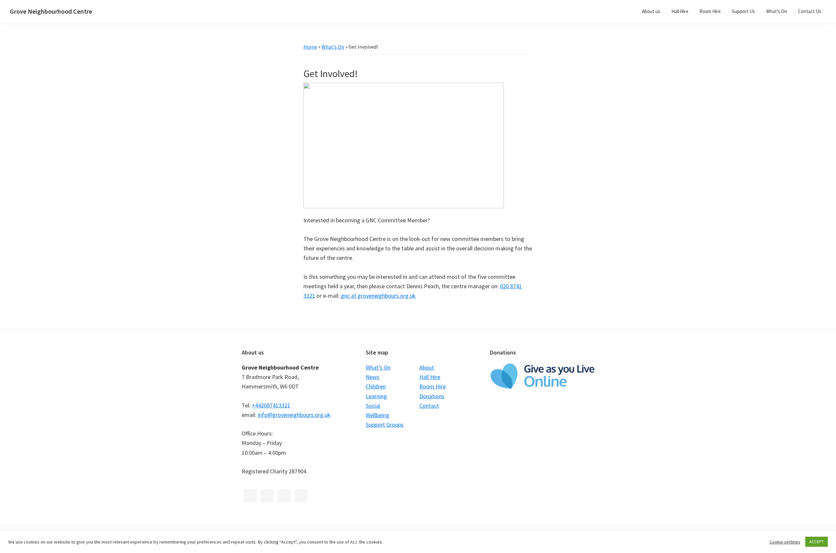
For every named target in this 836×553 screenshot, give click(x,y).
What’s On (332, 46)
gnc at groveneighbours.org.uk (378, 295)
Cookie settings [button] (784, 542)
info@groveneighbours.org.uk (294, 415)
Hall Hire (429, 377)
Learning (376, 396)
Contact (429, 405)
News (372, 377)
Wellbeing (377, 415)
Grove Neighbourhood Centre (51, 11)
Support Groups (385, 424)
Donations (431, 396)
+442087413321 (271, 405)
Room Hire (432, 386)
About (426, 367)
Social (373, 405)
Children (376, 386)
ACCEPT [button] (816, 542)
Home (310, 46)
